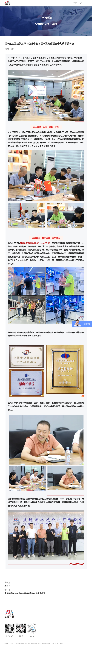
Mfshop (17, 643)
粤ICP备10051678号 (56, 643)
